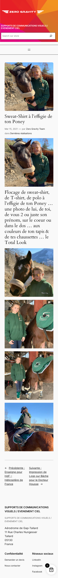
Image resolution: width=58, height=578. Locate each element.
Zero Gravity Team (35, 129)
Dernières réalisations (21, 133)
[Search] (51, 36)
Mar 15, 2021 (11, 129)
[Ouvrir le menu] (29, 50)
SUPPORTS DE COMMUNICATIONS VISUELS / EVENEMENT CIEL (24, 26)
